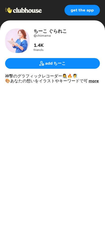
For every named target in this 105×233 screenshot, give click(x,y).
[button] (94, 81)
